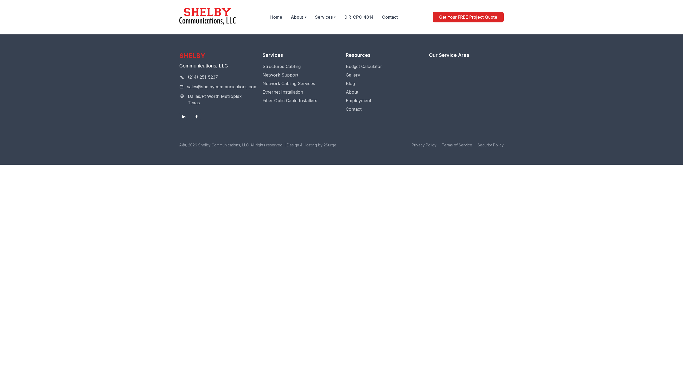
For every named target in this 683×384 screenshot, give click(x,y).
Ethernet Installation (283, 92)
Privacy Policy (424, 145)
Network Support (280, 75)
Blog (350, 83)
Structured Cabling (282, 66)
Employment (358, 100)
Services (324, 17)
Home (276, 17)
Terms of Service (457, 145)
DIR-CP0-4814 (359, 17)
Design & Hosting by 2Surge (311, 145)
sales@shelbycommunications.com (222, 86)
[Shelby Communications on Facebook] (196, 116)
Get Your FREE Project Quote (468, 17)
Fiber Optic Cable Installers (290, 100)
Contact (390, 17)
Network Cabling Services (289, 83)
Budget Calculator (364, 66)
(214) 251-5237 (203, 77)
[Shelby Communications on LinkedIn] (183, 116)
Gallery (353, 75)
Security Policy (491, 145)
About (297, 17)
